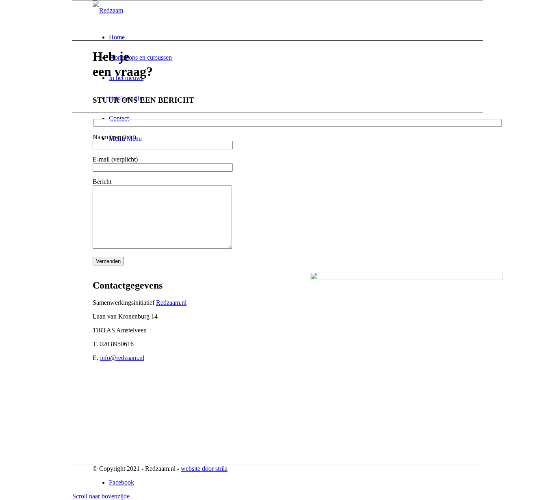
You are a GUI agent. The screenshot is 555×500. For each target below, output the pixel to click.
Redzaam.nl (171, 302)
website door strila (204, 468)
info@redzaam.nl (122, 357)
